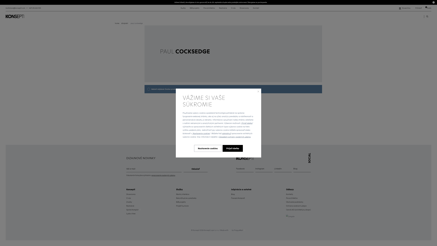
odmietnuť (226, 133)
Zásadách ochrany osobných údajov (235, 137)
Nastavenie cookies (201, 133)
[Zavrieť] (258, 91)
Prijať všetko (247, 123)
